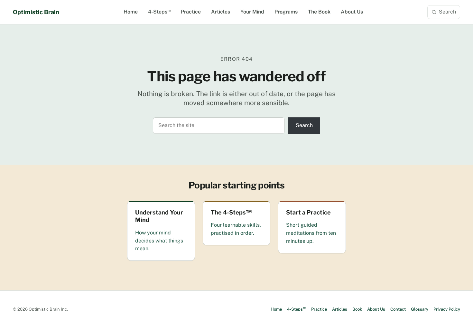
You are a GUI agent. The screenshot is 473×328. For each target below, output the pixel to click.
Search (447, 12)
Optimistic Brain (36, 12)
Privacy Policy (446, 309)
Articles (220, 12)
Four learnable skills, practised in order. (236, 229)
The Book (319, 12)
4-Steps (159, 12)
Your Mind (252, 12)
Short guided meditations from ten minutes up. (311, 233)
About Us (352, 12)
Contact (398, 309)
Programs (286, 12)
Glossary (419, 309)
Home (131, 12)
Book (357, 309)
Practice (191, 12)
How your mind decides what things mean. (159, 241)
